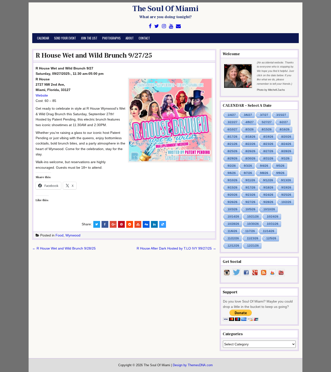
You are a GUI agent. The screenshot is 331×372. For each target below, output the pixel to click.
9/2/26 (232, 165)
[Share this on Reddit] (129, 224)
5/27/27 (267, 122)
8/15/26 (267, 129)
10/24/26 (272, 216)
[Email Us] (178, 26)
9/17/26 (250, 187)
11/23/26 (252, 238)
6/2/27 (284, 122)
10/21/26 (253, 216)
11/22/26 (233, 238)
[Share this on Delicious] (162, 224)
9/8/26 (264, 173)
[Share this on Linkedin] (154, 224)
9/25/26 (286, 195)
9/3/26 (248, 165)
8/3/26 (249, 129)
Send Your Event (65, 38)
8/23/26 (268, 144)
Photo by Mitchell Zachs (271, 89)
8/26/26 (250, 151)
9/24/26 (268, 195)
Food (59, 235)
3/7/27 (264, 115)
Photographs (111, 38)
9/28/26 (268, 202)
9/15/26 (232, 187)
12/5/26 (271, 238)
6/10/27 (232, 129)
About (130, 38)
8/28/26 (286, 151)
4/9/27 (249, 122)
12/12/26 (233, 245)
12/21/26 (253, 245)
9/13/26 (286, 180)
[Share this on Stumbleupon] (137, 224)
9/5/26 (280, 165)
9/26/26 (232, 202)
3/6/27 (248, 115)
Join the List (89, 38)
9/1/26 (285, 158)
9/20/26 (232, 195)
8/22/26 (250, 144)
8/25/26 (232, 151)
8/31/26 (268, 158)
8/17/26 (232, 136)
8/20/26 (286, 136)
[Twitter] (156, 26)
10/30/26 (253, 224)
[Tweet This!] (96, 224)
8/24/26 (286, 144)
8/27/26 (268, 151)
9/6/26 (232, 173)
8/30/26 (250, 158)
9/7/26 (248, 173)
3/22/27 (232, 122)
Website (42, 95)
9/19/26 (286, 187)
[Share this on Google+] (113, 224)
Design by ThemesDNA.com (193, 365)
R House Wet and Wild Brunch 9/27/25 (94, 55)
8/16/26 (285, 129)
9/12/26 (268, 180)
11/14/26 (268, 231)
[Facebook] (150, 26)
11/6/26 (232, 231)
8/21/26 (232, 144)
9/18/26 (268, 187)
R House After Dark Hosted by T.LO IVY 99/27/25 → (176, 248)
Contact (144, 38)
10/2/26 (286, 202)
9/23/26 (250, 195)
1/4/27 (232, 115)
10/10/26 (269, 209)
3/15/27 (281, 115)
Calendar (43, 38)
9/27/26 (250, 202)
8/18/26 (250, 136)
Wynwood (72, 235)
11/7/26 (250, 231)
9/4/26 (264, 165)
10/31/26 (272, 224)
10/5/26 (250, 209)
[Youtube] (171, 26)
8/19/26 (268, 136)
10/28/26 (233, 224)
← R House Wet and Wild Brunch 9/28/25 (64, 248)
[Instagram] (164, 26)
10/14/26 (233, 216)
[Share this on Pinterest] (121, 224)
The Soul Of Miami (165, 9)
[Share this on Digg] (146, 224)
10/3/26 (232, 209)
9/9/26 (280, 173)
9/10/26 (232, 180)
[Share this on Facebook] (105, 224)
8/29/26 (232, 158)
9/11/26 (250, 180)
